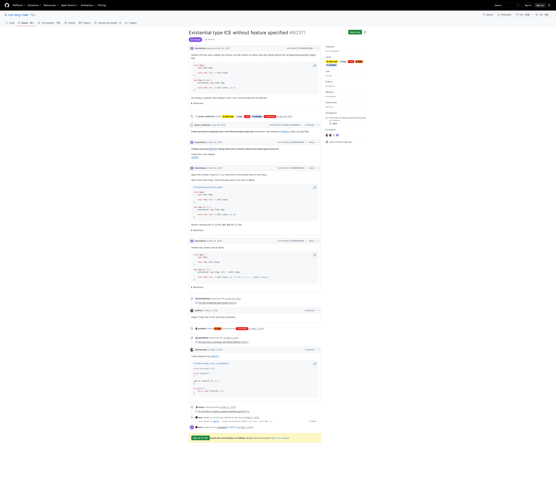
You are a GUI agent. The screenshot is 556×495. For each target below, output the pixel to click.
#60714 (216, 421)
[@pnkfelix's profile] (192, 310)
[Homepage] (7, 5)
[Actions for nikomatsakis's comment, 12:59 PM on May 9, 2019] (318, 350)
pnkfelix (198, 310)
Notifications (506, 15)
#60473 (215, 356)
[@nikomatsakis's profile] (192, 349)
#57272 (213, 149)
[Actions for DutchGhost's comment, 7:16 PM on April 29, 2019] (318, 241)
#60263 (285, 131)
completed (222, 427)
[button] (314, 65)
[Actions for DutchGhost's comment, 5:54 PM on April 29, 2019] (318, 168)
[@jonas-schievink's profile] (192, 125)
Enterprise (87, 5)
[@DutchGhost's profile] (192, 48)
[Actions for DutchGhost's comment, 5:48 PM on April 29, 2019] (318, 142)
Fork (525, 15)
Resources (50, 5)
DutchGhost (200, 48)
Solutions (33, 5)
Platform (17, 5)
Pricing (102, 5)
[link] (209, 39)
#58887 (195, 157)
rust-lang (14, 15)
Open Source (68, 5)
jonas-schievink (202, 125)
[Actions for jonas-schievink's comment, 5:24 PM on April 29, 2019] (318, 125)
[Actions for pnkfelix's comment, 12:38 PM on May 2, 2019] (318, 310)
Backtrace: (198, 103)
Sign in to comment (280, 438)
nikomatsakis (201, 349)
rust (25, 15)
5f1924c (312, 421)
